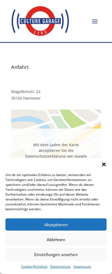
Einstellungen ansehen (56, 254)
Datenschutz (60, 266)
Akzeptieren (56, 224)
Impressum (82, 266)
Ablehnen (56, 239)
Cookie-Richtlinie (34, 266)
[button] (104, 164)
